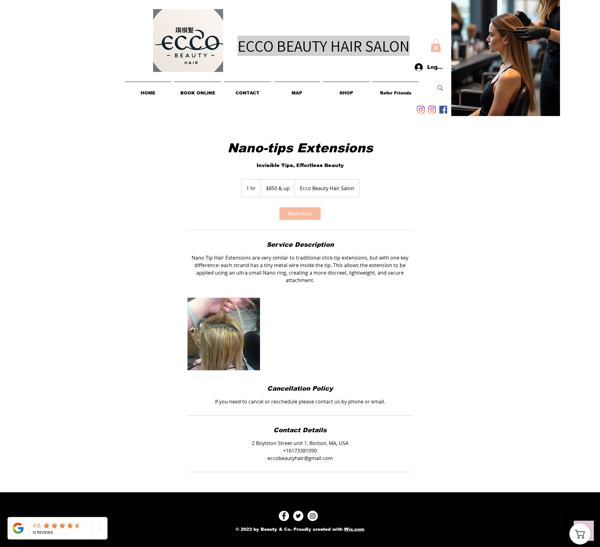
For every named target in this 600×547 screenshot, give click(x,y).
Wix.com (354, 529)
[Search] (440, 87)
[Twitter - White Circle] (298, 516)
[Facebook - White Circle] (284, 516)
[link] (300, 213)
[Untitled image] (224, 334)
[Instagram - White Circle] (313, 516)
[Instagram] (421, 110)
